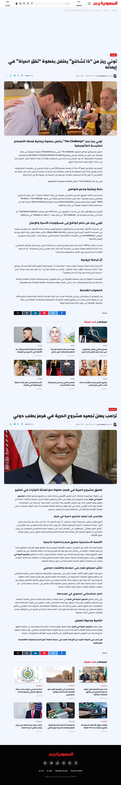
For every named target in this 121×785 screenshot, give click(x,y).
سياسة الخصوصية (61, 770)
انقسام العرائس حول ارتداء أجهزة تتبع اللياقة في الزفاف (28, 383)
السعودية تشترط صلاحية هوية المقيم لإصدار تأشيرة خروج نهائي (61, 726)
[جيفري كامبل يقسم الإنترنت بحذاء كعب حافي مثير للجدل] (93, 368)
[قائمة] (89, 3)
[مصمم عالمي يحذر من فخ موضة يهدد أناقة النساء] (60, 368)
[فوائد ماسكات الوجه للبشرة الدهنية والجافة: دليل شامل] (60, 335)
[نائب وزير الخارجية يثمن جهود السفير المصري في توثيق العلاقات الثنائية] (93, 675)
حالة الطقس (7, 3)
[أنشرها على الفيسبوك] (22, 76)
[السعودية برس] (105, 3)
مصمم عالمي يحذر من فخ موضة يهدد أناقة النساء (61, 383)
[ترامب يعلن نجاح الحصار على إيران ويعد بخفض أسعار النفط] (28, 710)
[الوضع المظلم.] (20, 3)
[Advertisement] (60, 31)
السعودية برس (101, 75)
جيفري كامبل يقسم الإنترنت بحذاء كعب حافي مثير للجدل (93, 383)
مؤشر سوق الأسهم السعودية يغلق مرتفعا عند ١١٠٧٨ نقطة (94, 726)
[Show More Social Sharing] (6, 76)
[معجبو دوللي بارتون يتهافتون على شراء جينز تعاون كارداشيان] (93, 335)
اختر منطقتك (79, 3)
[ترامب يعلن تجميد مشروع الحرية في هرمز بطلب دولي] (60, 457)
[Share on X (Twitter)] (18, 76)
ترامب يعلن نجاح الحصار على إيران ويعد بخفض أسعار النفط (28, 726)
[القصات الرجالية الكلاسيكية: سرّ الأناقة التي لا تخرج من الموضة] (28, 335)
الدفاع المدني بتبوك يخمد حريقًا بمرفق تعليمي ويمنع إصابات (29, 690)
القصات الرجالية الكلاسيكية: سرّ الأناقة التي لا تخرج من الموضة (29, 350)
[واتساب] (10, 76)
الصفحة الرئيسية (76, 770)
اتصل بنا (49, 770)
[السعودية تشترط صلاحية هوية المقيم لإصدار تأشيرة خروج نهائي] (60, 710)
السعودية (113, 409)
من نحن (41, 770)
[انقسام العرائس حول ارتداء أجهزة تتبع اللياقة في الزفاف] (28, 368)
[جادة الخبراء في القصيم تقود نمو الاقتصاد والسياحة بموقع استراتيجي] (60, 675)
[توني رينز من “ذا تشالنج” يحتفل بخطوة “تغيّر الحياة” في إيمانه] (60, 108)
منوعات (113, 55)
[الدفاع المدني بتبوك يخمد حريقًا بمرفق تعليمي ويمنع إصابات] (28, 675)
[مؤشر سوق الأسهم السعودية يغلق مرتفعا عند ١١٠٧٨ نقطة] (93, 710)
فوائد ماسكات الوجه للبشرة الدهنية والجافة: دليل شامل (63, 350)
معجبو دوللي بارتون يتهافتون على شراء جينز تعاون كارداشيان (94, 350)
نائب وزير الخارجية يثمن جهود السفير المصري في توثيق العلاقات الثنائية (95, 692)
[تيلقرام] (14, 76)
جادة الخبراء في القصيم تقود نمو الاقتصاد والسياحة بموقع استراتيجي (61, 692)
